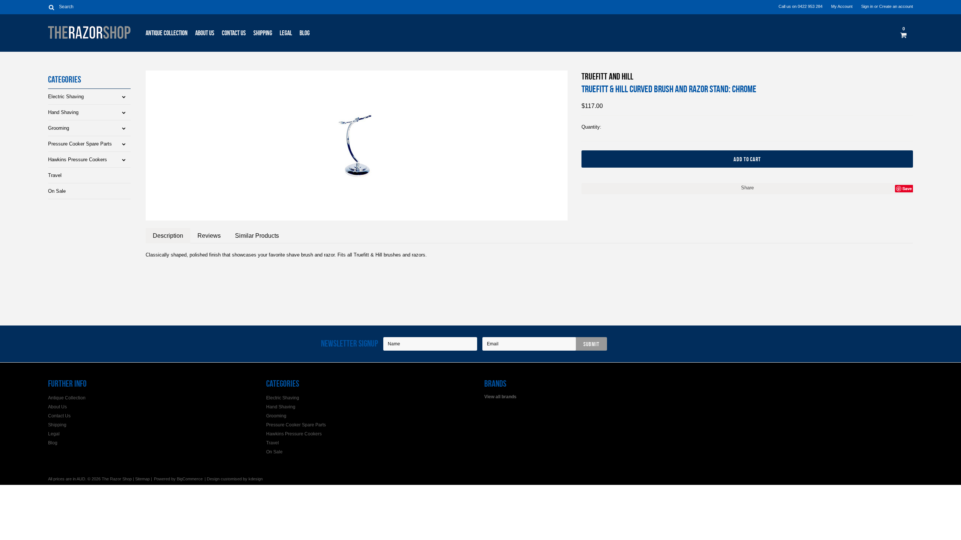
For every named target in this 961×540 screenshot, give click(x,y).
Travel (55, 175)
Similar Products (257, 235)
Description (168, 235)
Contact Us (234, 33)
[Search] (51, 7)
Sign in (867, 6)
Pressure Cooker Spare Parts (80, 144)
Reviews (209, 235)
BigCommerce (190, 479)
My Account (842, 6)
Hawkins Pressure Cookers (77, 159)
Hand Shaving (63, 112)
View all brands (500, 396)
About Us (204, 33)
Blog (305, 33)
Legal (286, 33)
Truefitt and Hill (607, 76)
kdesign (256, 479)
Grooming (58, 128)
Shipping (262, 33)
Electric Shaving (66, 96)
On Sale (57, 191)
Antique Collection (167, 33)
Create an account (896, 6)
